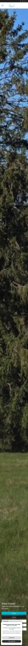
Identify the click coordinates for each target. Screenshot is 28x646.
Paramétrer (11, 637)
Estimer (14, 617)
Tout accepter (11, 641)
